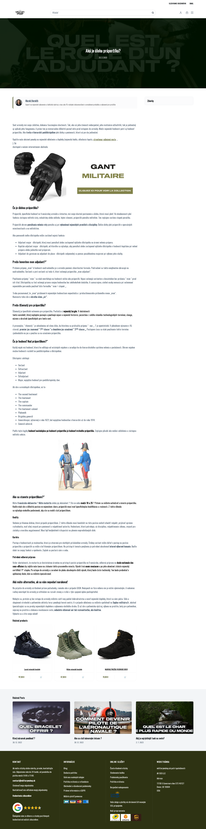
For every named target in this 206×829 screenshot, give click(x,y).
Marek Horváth (32, 100)
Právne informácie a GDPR (74, 790)
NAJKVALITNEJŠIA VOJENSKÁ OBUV (116, 669)
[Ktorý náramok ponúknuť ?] (41, 717)
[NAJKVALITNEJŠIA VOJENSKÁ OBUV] (116, 644)
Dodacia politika (70, 772)
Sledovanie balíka (117, 772)
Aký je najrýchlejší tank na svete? (150, 738)
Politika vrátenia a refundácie (76, 781)
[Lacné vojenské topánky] (32, 644)
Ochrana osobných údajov (74, 777)
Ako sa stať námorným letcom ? (88, 738)
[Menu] (192, 12)
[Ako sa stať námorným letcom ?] (103, 717)
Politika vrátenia (117, 781)
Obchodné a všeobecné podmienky (77, 786)
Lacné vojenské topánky (32, 669)
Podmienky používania (119, 777)
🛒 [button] (41, 677)
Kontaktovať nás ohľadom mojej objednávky (30, 789)
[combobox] (101, 12)
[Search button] (153, 13)
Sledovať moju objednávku (23, 785)
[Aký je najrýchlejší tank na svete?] (164, 717)
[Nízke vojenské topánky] (74, 644)
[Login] (181, 13)
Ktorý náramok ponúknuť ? (24, 738)
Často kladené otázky (119, 768)
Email (191, 3)
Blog (65, 768)
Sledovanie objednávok (177, 3)
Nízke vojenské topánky (74, 669)
